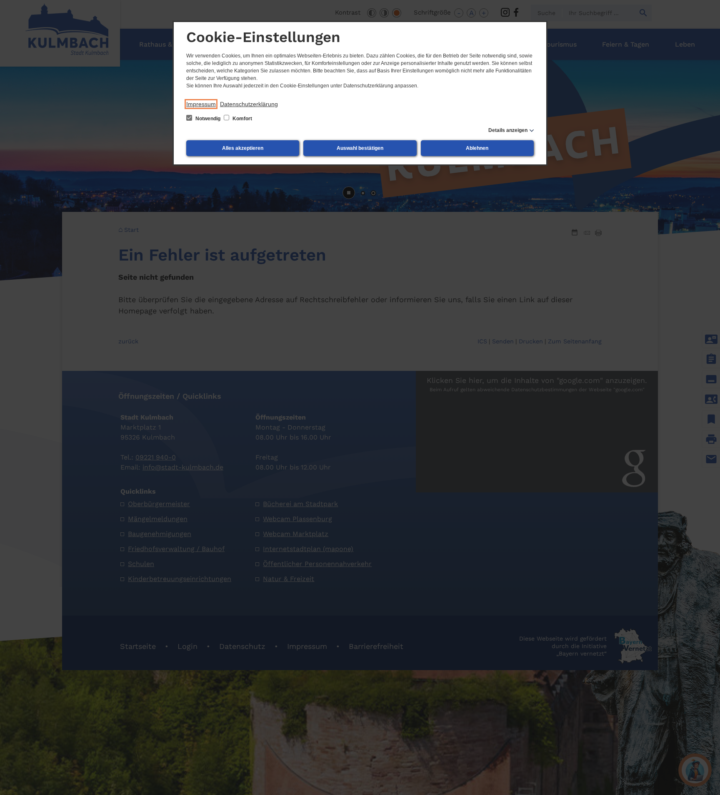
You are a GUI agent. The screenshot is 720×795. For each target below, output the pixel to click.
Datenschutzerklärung (249, 104)
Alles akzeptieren (242, 148)
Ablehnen (477, 148)
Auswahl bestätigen (360, 148)
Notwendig (208, 119)
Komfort (241, 119)
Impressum (201, 104)
